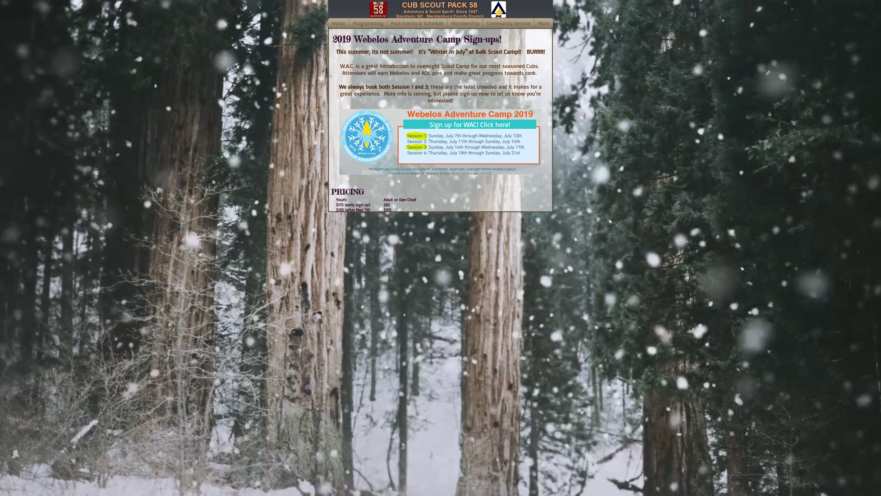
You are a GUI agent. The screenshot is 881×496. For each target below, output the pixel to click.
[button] (368, 23)
